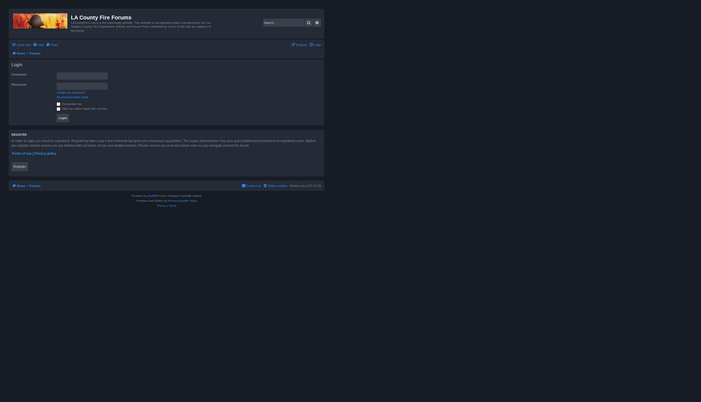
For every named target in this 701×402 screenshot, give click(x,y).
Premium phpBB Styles (182, 200)
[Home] (40, 19)
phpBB (152, 195)
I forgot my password (71, 92)
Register (19, 167)
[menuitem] (38, 45)
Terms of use (22, 153)
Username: (19, 74)
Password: (19, 84)
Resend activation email (72, 97)
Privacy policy (45, 153)
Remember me (71, 104)
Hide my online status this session (84, 108)
